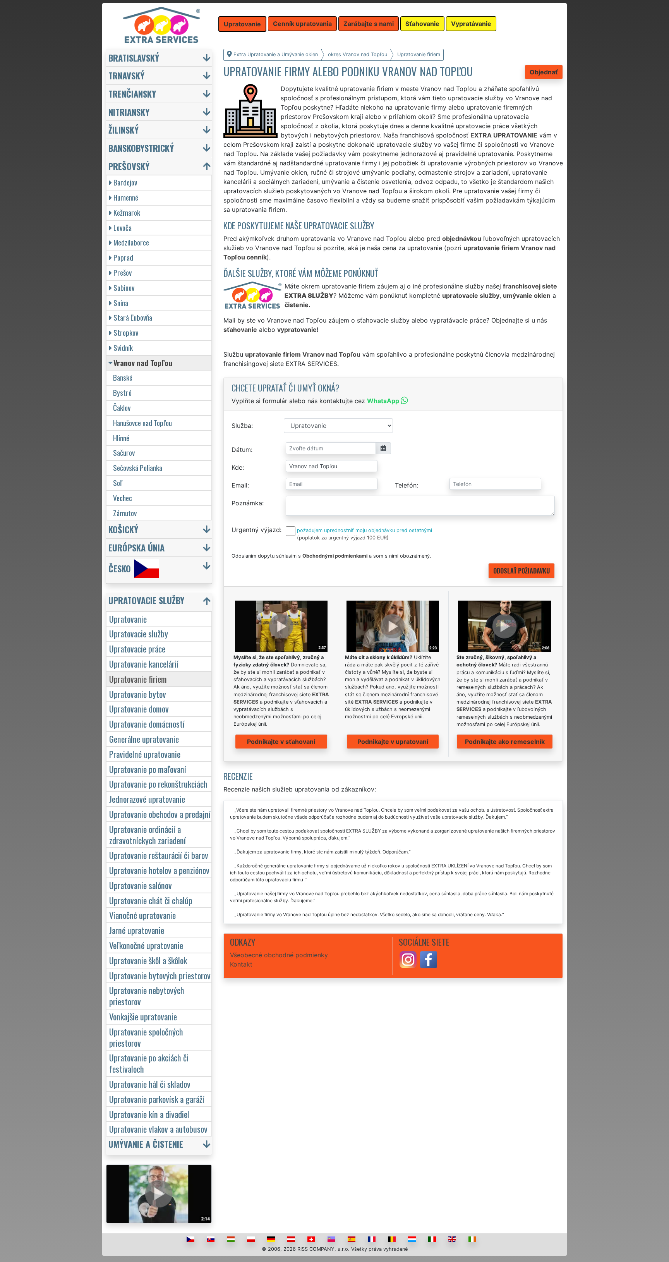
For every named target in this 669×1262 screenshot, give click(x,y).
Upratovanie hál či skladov (149, 1083)
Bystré (122, 392)
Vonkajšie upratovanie (143, 1016)
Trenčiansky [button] (132, 93)
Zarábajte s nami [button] (368, 23)
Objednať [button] (544, 72)
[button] (160, 602)
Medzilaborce (131, 242)
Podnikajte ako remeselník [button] (505, 741)
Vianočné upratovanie (142, 914)
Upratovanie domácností (147, 723)
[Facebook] (428, 959)
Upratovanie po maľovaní (147, 768)
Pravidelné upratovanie (144, 753)
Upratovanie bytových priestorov (160, 975)
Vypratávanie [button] (471, 23)
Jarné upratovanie (136, 930)
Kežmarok (126, 212)
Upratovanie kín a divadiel (149, 1113)
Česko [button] (119, 568)
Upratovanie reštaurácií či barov (158, 854)
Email (239, 485)
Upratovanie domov (139, 708)
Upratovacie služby (138, 633)
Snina (120, 302)
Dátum (241, 449)
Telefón (406, 485)
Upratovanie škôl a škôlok (148, 960)
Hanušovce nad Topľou (142, 422)
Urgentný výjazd (256, 530)
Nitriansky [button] (128, 111)
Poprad (123, 257)
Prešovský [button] (128, 166)
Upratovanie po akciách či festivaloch (149, 1063)
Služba (241, 425)
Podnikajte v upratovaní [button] (392, 741)
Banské (122, 377)
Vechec (122, 497)
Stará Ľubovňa (132, 317)
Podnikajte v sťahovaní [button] (281, 741)
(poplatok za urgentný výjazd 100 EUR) (343, 538)
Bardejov (125, 182)
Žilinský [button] (123, 129)
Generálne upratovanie (144, 738)
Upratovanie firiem (138, 678)
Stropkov (125, 332)
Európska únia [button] (136, 547)
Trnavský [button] (126, 75)
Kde (237, 467)
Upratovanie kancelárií (143, 663)
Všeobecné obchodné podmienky (279, 955)
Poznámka (247, 503)
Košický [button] (123, 529)
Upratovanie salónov (140, 885)
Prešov (122, 272)
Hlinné (121, 437)
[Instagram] (408, 959)
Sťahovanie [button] (422, 23)
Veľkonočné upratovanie (146, 945)
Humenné (125, 197)
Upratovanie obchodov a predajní (160, 813)
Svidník (123, 347)
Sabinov (123, 287)
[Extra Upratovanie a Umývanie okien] (161, 24)
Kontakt (241, 964)
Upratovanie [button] (242, 24)
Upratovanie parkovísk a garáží (156, 1098)
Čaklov (121, 407)
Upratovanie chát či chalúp (150, 900)
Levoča (122, 227)
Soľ (117, 482)
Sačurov (124, 452)
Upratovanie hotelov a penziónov (159, 870)
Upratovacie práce (137, 648)
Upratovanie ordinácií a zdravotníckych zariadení (147, 834)
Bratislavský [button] (133, 57)
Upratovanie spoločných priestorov (146, 1037)
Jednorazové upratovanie (147, 798)
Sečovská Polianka (137, 467)
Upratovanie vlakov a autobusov (158, 1128)
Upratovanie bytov (137, 693)
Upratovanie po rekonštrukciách (158, 783)
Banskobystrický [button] (141, 147)
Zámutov (125, 513)
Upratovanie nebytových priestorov (146, 996)
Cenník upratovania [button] (302, 23)
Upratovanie (128, 618)
